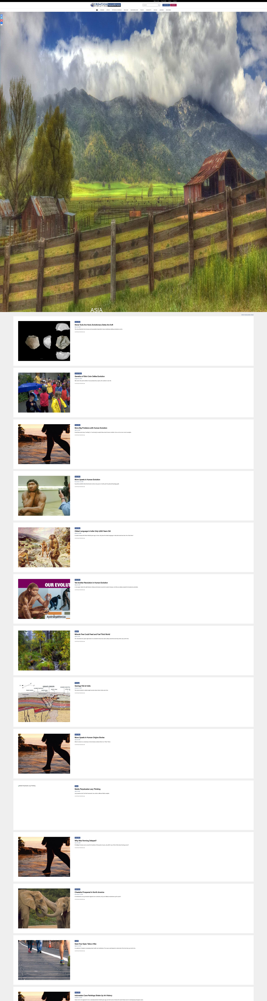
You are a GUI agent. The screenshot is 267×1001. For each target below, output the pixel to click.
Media (76, 786)
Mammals (77, 889)
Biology (126, 10)
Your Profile (163, 1)
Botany (76, 631)
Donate (173, 5)
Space (108, 10)
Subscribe (166, 5)
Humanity (148, 10)
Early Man (77, 322)
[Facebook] (1, 15)
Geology (77, 683)
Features (168, 10)
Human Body (78, 373)
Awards (162, 10)
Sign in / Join (156, 1)
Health (76, 941)
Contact (175, 1)
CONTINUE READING (79, 383)
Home (97, 10)
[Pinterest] (1, 20)
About (169, 1)
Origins (102, 10)
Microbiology (134, 10)
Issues (155, 10)
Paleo (142, 10)
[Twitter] (1, 18)
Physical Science (117, 10)
